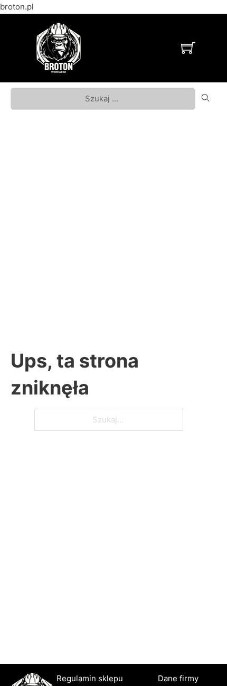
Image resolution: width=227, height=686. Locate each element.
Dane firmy (178, 678)
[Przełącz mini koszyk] (188, 48)
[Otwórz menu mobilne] (133, 48)
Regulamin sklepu (89, 678)
